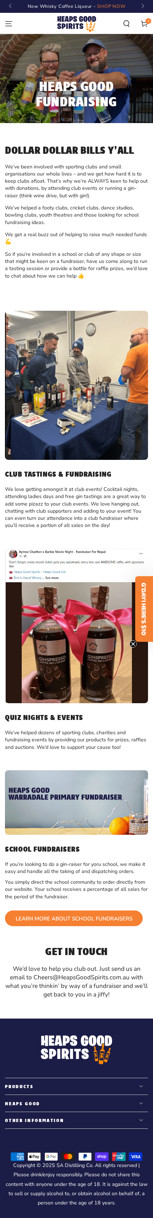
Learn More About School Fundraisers (74, 918)
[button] (126, 24)
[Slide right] (142, 6)
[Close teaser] (133, 644)
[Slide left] (10, 6)
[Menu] (8, 24)
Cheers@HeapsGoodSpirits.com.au (82, 977)
